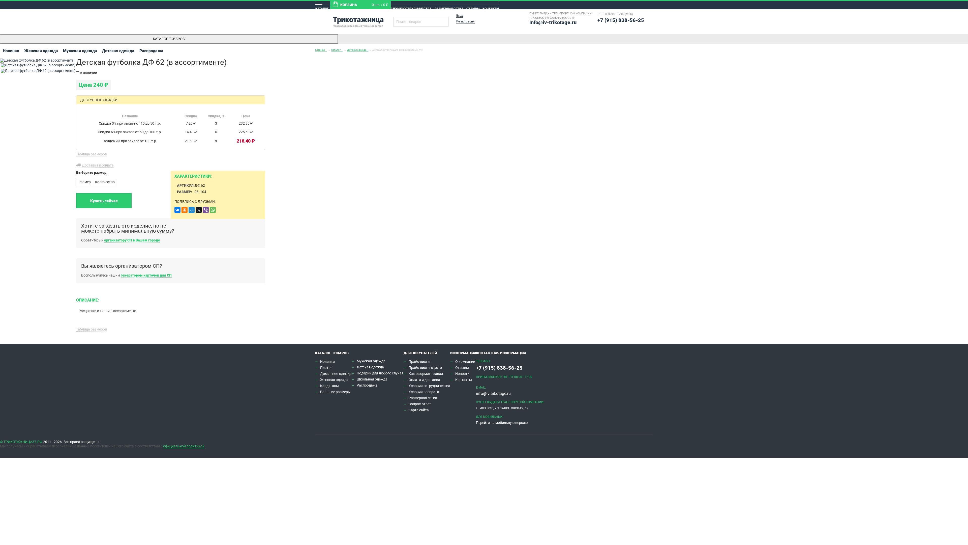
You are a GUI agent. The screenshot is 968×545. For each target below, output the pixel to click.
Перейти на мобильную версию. (502, 423)
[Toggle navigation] (318, 4)
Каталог (322, 9)
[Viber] (206, 210)
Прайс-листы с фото (425, 367)
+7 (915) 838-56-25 (620, 20)
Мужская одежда (80, 50)
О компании (465, 361)
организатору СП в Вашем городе (132, 240)
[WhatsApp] (213, 210)
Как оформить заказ (426, 373)
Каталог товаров (332, 353)
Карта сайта (419, 410)
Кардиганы (329, 386)
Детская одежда (118, 50)
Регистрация (465, 21)
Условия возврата (424, 392)
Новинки (11, 50)
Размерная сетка (449, 9)
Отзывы (472, 9)
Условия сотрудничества (410, 9)
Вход (459, 15)
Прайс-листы (419, 361)
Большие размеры (335, 392)
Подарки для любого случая (380, 373)
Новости (462, 373)
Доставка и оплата (98, 165)
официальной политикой (183, 446)
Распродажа (151, 50)
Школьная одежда (372, 379)
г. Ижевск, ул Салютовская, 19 (551, 17)
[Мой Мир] (192, 210)
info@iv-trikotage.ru (553, 22)
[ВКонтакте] (177, 210)
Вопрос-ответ (420, 404)
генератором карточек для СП (146, 275)
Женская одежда (41, 50)
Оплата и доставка (424, 380)
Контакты (490, 9)
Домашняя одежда (336, 373)
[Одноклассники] (185, 210)
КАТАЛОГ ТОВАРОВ (169, 39)
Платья (326, 367)
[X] (199, 210)
